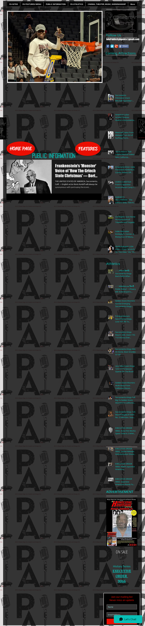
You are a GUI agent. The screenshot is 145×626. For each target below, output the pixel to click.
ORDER (122, 575)
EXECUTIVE (122, 570)
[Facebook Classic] (107, 46)
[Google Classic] (116, 46)
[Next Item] (97, 47)
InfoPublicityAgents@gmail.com (122, 39)
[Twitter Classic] (112, 46)
